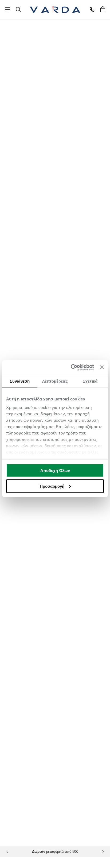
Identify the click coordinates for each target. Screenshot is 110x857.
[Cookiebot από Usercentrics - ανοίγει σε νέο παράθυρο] (71, 367)
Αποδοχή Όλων (55, 470)
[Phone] (92, 9)
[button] (18, 9)
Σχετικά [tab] (90, 381)
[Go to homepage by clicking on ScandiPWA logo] (55, 9)
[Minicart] (102, 9)
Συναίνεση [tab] (20, 381)
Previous (8, 851)
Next (102, 851)
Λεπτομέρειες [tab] (55, 381)
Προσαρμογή (52, 486)
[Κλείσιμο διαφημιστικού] (102, 367)
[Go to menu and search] (7, 9)
